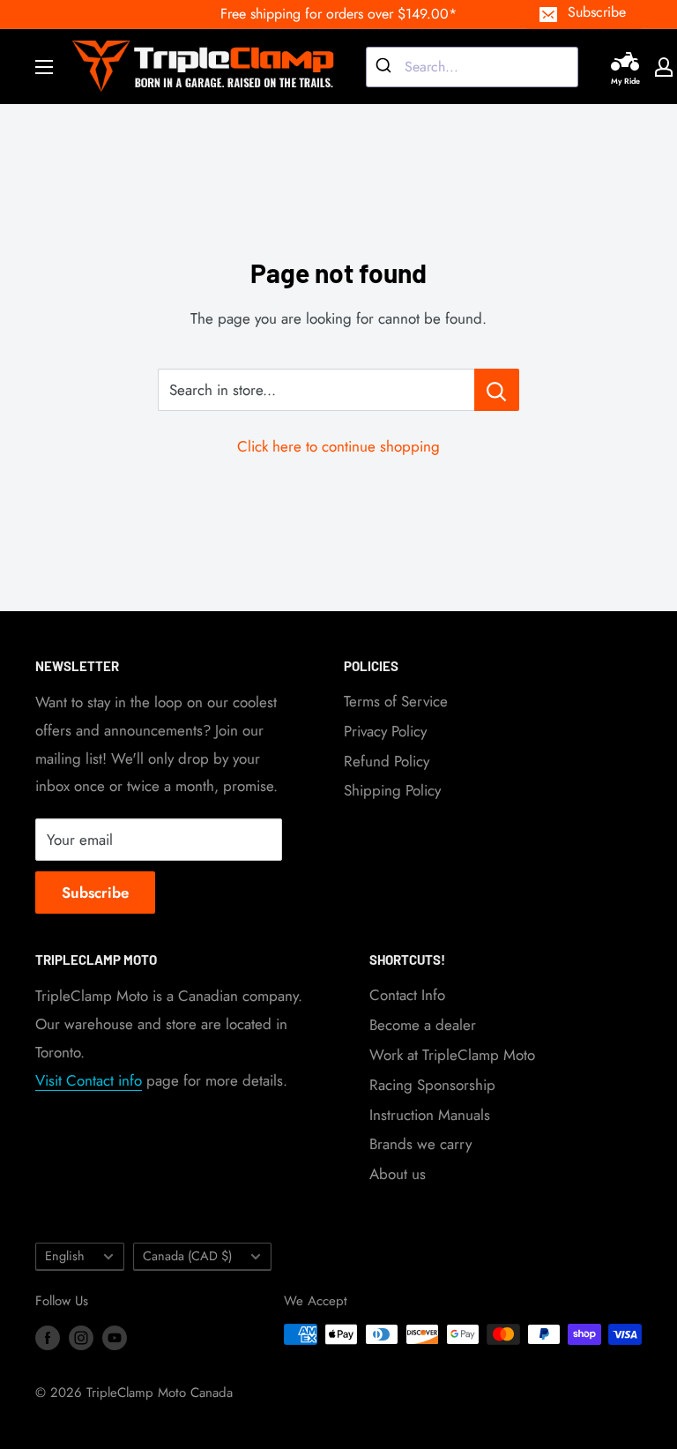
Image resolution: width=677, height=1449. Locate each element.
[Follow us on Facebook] (47, 1337)
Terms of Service (396, 701)
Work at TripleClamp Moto (452, 1054)
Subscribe (597, 12)
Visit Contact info (88, 1080)
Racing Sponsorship (432, 1084)
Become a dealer (422, 1024)
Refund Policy (386, 761)
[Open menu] (44, 67)
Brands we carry (420, 1143)
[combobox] (472, 67)
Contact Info (407, 994)
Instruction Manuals (429, 1114)
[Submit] (386, 67)
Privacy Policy (385, 731)
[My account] (664, 67)
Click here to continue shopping (338, 446)
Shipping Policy (392, 790)
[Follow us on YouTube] (114, 1337)
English (65, 1256)
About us (397, 1173)
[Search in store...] (496, 390)
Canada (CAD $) (187, 1256)
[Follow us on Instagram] (81, 1337)
